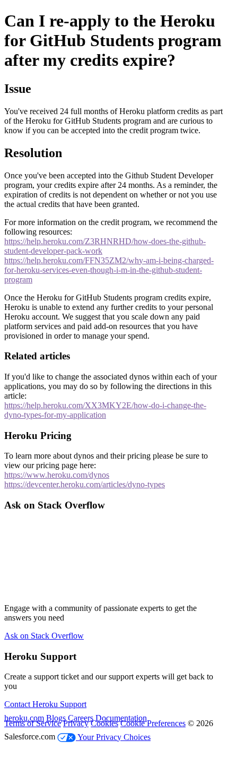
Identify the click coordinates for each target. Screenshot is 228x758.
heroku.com (24, 717)
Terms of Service (32, 723)
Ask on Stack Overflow (44, 635)
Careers (80, 717)
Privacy (76, 723)
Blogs (56, 717)
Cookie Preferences (153, 723)
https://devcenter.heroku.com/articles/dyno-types (84, 484)
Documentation (121, 717)
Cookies (104, 723)
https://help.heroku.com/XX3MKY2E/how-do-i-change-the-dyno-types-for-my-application (105, 410)
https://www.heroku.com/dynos (56, 474)
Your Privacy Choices (113, 737)
